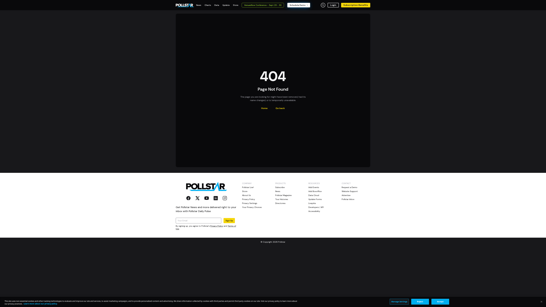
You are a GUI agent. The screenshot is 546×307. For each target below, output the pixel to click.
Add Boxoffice (315, 191)
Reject (420, 301)
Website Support (350, 191)
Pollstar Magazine (283, 195)
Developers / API (316, 207)
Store (244, 191)
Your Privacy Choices (252, 207)
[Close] (541, 301)
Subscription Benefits (355, 5)
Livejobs (312, 203)
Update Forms (315, 199)
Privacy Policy (216, 226)
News (277, 191)
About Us (246, 195)
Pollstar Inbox (348, 199)
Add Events (313, 187)
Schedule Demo (298, 5)
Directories (280, 203)
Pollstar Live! (248, 187)
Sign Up (229, 220)
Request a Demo (349, 187)
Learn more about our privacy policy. (40, 304)
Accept (440, 301)
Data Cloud (313, 195)
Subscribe (280, 187)
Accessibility (314, 211)
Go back (280, 108)
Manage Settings (399, 301)
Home (264, 108)
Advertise (346, 195)
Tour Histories (281, 199)
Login (333, 5)
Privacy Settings (249, 203)
